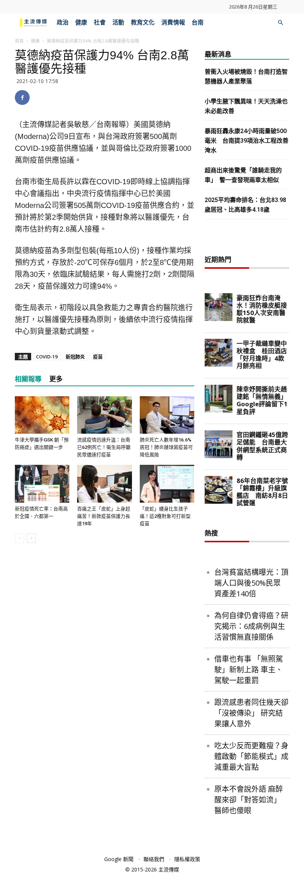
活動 (118, 22)
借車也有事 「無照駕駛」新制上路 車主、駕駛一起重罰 (248, 669)
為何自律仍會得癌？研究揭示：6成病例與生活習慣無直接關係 (251, 626)
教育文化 (143, 22)
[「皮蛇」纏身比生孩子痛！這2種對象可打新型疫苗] (167, 483)
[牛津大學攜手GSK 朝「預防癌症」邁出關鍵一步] (42, 415)
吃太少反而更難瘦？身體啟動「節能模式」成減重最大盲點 (251, 756)
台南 (198, 22)
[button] (280, 22)
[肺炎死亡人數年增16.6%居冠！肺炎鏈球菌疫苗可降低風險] (167, 415)
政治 (63, 22)
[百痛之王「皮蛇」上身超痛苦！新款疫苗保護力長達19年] (104, 483)
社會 (100, 22)
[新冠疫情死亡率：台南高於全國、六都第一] (42, 483)
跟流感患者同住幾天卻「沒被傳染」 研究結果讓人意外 (251, 713)
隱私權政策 (187, 859)
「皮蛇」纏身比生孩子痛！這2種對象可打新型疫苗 (165, 516)
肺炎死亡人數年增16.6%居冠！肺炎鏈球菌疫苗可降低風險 (166, 447)
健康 (81, 22)
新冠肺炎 (75, 356)
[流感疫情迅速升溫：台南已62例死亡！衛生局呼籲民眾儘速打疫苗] (104, 415)
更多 (56, 379)
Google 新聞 (118, 859)
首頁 (19, 41)
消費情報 (173, 22)
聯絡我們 (153, 859)
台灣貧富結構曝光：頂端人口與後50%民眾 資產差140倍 (251, 583)
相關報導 (28, 379)
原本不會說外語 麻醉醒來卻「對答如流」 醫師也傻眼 (248, 799)
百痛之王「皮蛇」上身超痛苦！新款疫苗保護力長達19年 (103, 516)
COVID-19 (46, 356)
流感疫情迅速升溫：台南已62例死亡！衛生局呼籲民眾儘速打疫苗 (103, 447)
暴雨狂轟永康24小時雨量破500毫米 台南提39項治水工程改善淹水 (246, 140)
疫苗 (98, 356)
